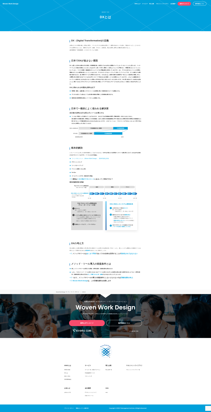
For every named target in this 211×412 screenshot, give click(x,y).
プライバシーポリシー (69, 408)
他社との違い (67, 376)
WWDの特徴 (67, 369)
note (106, 392)
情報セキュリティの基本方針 (82, 408)
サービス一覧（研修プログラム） (93, 369)
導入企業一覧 (109, 369)
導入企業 (151, 3)
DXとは (66, 373)
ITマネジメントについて (90, 392)
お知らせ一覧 (67, 392)
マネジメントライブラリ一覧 (133, 369)
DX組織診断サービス (90, 373)
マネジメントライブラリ (162, 3)
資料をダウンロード (87, 323)
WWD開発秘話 (67, 379)
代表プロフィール (89, 395)
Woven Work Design (10, 4)
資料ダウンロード (184, 3)
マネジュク (87, 376)
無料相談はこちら (199, 3)
